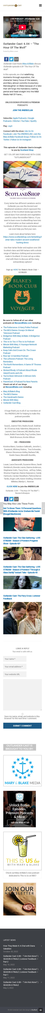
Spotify (33, 121)
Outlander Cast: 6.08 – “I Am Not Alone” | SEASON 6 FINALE (20, 983)
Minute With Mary (10, 400)
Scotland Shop (27, 150)
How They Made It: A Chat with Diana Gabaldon (19, 947)
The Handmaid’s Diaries (13, 397)
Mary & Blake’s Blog (11, 391)
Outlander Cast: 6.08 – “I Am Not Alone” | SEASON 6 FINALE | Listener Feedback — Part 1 (20, 972)
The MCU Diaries (10, 394)
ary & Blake (29, 63)
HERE (15, 270)
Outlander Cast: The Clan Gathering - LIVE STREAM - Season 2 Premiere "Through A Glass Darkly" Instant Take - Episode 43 (21, 570)
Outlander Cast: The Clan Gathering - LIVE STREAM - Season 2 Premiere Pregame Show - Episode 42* (21, 541)
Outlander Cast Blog (11, 403)
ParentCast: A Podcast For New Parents (20, 381)
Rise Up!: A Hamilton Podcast (15, 356)
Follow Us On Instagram (21, 140)
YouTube (25, 121)
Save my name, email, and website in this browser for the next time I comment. (22, 717)
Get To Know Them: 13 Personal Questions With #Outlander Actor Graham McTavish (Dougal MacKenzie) (22, 511)
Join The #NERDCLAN (22, 134)
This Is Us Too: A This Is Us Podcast (18, 341)
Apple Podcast (19, 118)
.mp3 (10, 126)
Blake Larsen (14, 51)
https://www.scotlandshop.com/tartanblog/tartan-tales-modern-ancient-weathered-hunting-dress (22, 240)
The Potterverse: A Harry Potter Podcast (20, 327)
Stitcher (16, 121)
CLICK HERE (11, 486)
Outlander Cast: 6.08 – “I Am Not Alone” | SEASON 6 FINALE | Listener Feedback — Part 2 (20, 959)
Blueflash (34, 1010)
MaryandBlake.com (23, 323)
